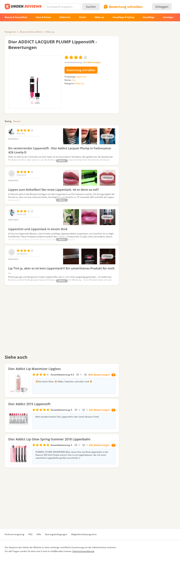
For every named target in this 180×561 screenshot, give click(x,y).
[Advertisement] (62, 322)
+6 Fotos (107, 217)
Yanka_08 (21, 214)
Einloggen (161, 7)
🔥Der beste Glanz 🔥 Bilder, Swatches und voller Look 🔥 (64, 381)
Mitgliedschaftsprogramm (84, 534)
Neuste (17, 121)
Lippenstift (81, 76)
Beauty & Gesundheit (31, 31)
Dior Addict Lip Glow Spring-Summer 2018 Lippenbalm (49, 439)
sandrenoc (22, 253)
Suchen (91, 7)
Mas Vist (21, 133)
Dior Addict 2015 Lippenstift (29, 404)
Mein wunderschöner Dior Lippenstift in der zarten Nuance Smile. (67, 416)
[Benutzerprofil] (11, 134)
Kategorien (10, 31)
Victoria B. (22, 174)
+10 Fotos (107, 177)
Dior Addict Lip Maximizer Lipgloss (34, 369)
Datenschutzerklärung (83, 551)
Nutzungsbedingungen (56, 534)
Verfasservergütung (14, 534)
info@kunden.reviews (60, 551)
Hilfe (38, 534)
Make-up (50, 31)
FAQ (30, 534)
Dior (74, 80)
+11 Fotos (107, 136)
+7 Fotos (107, 256)
